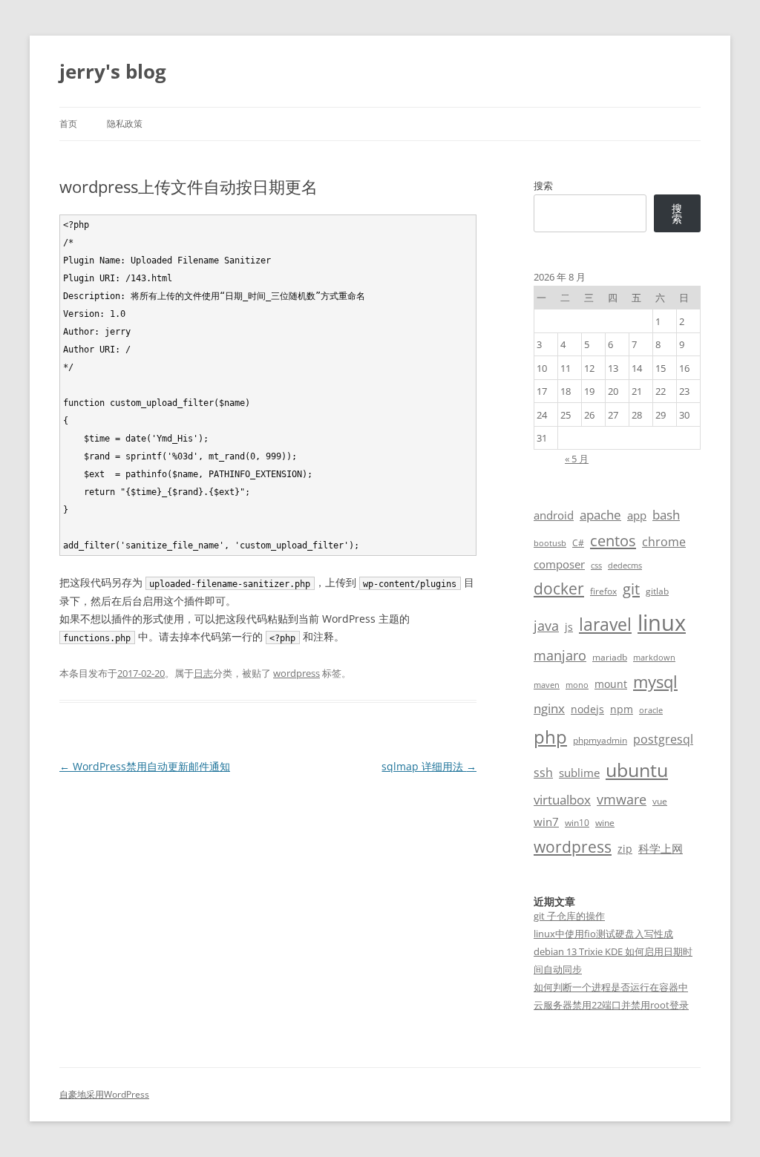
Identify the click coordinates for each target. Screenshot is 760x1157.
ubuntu (637, 770)
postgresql (663, 739)
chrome (664, 542)
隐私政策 (124, 123)
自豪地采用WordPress (104, 1094)
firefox (603, 591)
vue (659, 801)
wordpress (296, 673)
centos (613, 541)
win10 (577, 822)
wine (605, 822)
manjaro (560, 655)
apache (600, 514)
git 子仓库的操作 (569, 915)
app (636, 515)
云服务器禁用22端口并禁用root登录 (611, 1005)
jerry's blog (112, 71)
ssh (543, 772)
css (596, 565)
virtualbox (562, 799)
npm (621, 709)
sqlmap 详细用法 (428, 766)
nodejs (587, 709)
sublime (579, 772)
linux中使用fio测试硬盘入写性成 (603, 933)
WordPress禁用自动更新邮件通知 (144, 766)
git (631, 588)
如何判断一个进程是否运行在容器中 (611, 987)
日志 (203, 673)
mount (610, 684)
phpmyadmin (600, 740)
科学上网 (660, 848)
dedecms (625, 565)
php (550, 736)
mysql (655, 681)
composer (559, 564)
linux (662, 623)
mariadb (609, 657)
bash (666, 514)
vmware (621, 799)
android (554, 515)
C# (578, 543)
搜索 (543, 185)
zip (625, 849)
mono (577, 685)
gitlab (657, 591)
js (569, 627)
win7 (546, 821)
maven (547, 685)
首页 (68, 123)
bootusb (550, 543)
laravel (605, 624)
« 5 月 (577, 458)
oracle (651, 710)
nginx (549, 708)
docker (559, 588)
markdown (654, 657)
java (546, 626)
